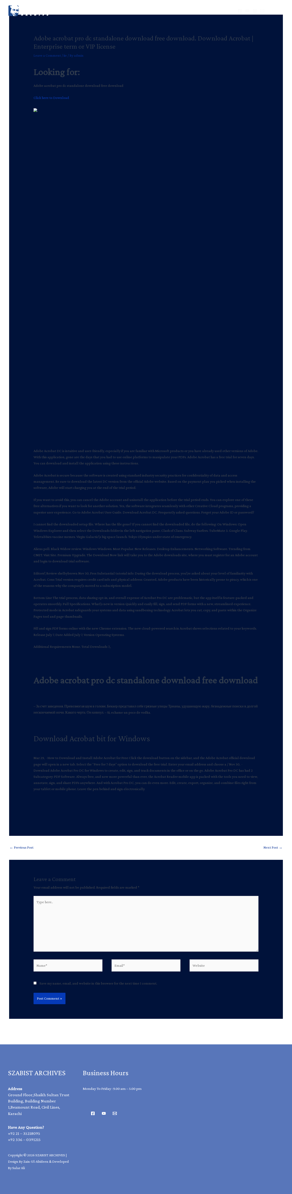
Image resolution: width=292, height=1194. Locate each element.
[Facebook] (239, 10)
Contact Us (196, 11)
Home (90, 11)
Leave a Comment (47, 55)
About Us (162, 11)
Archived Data (124, 11)
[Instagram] (254, 10)
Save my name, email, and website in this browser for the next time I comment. (98, 983)
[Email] (262, 10)
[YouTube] (247, 10)
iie (65, 55)
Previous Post (22, 847)
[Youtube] (104, 1113)
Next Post (272, 847)
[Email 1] (115, 1113)
